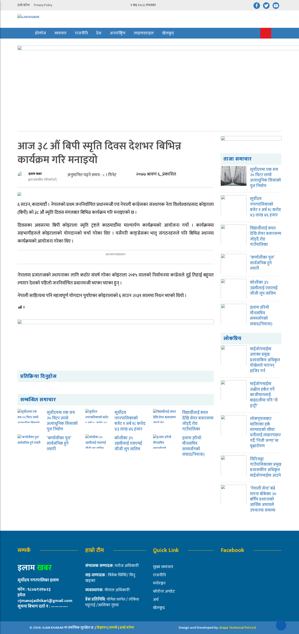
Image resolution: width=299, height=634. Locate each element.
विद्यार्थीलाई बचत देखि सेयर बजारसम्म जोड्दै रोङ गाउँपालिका (198, 421)
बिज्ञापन (101, 627)
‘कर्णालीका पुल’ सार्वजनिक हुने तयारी (59, 444)
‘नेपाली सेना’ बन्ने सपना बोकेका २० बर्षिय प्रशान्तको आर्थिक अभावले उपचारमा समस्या (263, 499)
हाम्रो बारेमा (24, 5)
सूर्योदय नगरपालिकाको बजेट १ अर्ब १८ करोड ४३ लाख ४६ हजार (130, 421)
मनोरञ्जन (159, 583)
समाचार (60, 33)
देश (98, 33)
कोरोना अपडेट (164, 591)
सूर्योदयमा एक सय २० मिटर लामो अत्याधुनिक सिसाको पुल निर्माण (62, 421)
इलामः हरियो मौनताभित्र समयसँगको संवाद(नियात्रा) (193, 446)
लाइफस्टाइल (144, 33)
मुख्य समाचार (163, 566)
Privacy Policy (43, 5)
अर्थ (156, 599)
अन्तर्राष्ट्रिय (117, 33)
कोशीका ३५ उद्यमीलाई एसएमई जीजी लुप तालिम (128, 444)
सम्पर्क (113, 627)
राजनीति (81, 33)
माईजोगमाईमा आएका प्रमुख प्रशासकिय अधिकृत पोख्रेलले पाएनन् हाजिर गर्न (265, 360)
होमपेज (40, 33)
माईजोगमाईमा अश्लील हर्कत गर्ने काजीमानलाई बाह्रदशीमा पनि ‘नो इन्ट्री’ (264, 394)
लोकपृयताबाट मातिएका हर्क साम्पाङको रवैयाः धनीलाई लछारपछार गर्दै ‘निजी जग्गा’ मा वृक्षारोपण (265, 432)
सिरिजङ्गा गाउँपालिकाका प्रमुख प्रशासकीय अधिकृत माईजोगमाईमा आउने (265, 467)
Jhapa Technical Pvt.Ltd (238, 627)
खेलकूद (168, 33)
